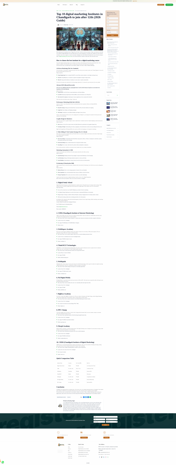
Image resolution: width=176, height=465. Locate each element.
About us (69, 448)
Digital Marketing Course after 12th (83, 454)
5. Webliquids (109, 74)
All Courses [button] (65, 4)
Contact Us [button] (82, 4)
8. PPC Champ (109, 79)
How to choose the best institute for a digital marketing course (112, 42)
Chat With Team (84, 437)
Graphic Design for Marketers (112, 56)
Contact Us (69, 452)
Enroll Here (106, 437)
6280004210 (161, 4)
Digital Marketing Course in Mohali (83, 448)
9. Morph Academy (110, 81)
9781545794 (108, 454)
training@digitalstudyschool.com (105, 452)
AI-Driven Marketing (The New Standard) (112, 45)
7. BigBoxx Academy (110, 77)
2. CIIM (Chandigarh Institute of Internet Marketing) (112, 68)
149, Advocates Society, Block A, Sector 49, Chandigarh (107, 449)
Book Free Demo (169, 4)
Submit (112, 35)
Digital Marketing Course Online (83, 452)
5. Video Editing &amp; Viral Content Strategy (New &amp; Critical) (112, 59)
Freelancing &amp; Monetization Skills (112, 64)
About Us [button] (71, 4)
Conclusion (109, 87)
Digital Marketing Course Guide (68, 10)
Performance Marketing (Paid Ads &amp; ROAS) (113, 54)
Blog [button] (77, 4)
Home (57, 10)
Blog (60, 10)
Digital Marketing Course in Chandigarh (84, 450)
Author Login (70, 456)
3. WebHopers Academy (110, 70)
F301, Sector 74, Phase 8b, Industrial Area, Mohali (109, 446)
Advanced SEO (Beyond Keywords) (113, 47)
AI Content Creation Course (82, 456)
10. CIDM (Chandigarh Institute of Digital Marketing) (112, 84)
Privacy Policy (70, 454)
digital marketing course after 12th (65, 56)
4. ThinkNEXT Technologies (111, 72)
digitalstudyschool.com (63, 206)
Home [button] (59, 4)
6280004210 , (102, 454)
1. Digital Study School (110, 66)
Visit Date (108, 30)
